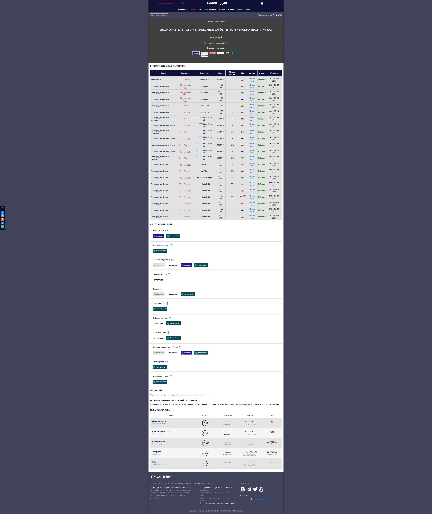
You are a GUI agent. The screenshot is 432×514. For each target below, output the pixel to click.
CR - (180, 80)
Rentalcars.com (158, 441)
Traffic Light (206, 184)
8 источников (227, 465)
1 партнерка (227, 421)
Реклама (201, 511)
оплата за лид (156, 80)
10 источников (227, 434)
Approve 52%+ (252, 434)
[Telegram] (2, 216)
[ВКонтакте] (2, 212)
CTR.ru (205, 164)
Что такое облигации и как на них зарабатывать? (218, 503)
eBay (154, 462)
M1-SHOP (205, 106)
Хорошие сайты (238, 511)
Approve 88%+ (252, 465)
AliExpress (156, 451)
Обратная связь (226, 511)
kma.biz (205, 86)
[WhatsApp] (2, 227)
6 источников (227, 444)
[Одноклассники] (2, 219)
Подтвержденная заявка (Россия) (163, 138)
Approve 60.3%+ (251, 454)
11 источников (227, 424)
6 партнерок (227, 452)
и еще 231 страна (272, 444)
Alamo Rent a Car (159, 421)
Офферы (210, 21)
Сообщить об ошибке (212, 511)
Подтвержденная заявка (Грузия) (163, 125)
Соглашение (193, 511)
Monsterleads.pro (206, 177)
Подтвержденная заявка (160, 86)
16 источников (227, 454)
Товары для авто (220, 21)
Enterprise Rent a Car (161, 431)
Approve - (187, 80)
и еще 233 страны (272, 454)
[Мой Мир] (2, 223)
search (183, 3)
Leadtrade (205, 80)
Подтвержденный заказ (159, 164)
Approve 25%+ (252, 424)
